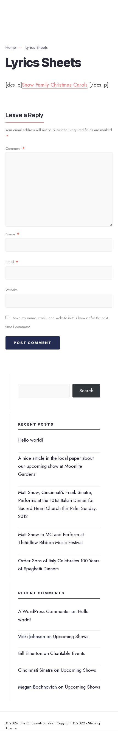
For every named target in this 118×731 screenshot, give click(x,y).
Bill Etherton (30, 653)
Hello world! (30, 440)
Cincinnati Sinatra (35, 670)
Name (12, 234)
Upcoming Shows (70, 636)
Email (11, 262)
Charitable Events (67, 653)
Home (10, 47)
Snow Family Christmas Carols (55, 84)
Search (86, 390)
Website (11, 289)
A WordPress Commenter (44, 611)
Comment (15, 148)
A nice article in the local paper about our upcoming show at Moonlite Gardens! (56, 466)
